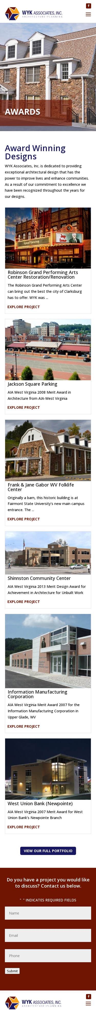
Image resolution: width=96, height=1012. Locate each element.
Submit (12, 971)
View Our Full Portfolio (48, 850)
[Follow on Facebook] (88, 5)
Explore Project (23, 306)
